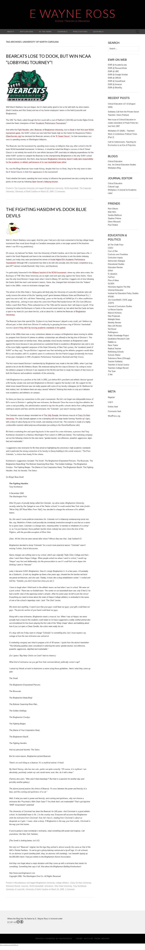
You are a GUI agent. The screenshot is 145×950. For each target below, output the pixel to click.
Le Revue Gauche (115, 309)
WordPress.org (114, 416)
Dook (72, 130)
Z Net (110, 374)
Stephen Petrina (114, 218)
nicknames (48, 886)
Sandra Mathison (115, 215)
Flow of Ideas (113, 280)
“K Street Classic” (63, 136)
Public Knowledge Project (118, 335)
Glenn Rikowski (114, 222)
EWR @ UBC (113, 71)
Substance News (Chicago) (119, 358)
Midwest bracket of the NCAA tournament (49, 273)
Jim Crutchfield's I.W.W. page (120, 300)
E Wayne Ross (72, 13)
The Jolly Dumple (51, 415)
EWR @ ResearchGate (117, 68)
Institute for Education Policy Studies (123, 293)
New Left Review (115, 326)
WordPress (65, 938)
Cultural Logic (113, 187)
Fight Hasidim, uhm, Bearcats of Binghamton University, (41, 130)
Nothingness (113, 332)
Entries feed (113, 407)
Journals (62, 31)
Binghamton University (54, 188)
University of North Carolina (26, 191)
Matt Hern (112, 212)
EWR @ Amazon (115, 84)
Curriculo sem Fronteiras (118, 254)
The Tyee (112, 371)
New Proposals (114, 316)
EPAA (110, 271)
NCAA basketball (71, 188)
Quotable (98, 31)
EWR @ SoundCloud (116, 81)
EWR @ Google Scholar (118, 75)
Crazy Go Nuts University (80, 883)
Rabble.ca (112, 342)
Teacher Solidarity (115, 361)
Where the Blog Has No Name (19, 919)
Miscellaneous (20, 883)
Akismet (16, 945)
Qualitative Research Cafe (118, 339)
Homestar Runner (13, 886)
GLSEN (111, 284)
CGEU (110, 248)
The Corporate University (24, 188)
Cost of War (113, 251)
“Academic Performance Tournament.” (51, 123)
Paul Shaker (113, 225)
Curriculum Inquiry (115, 258)
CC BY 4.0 (11, 922)
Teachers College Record (118, 368)
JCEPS (111, 303)
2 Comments (60, 191)
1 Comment (70, 889)
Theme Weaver (101, 938)
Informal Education (115, 290)
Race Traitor (113, 345)
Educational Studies (116, 264)
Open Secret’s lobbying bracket (45, 182)
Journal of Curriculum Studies (120, 306)
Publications (80, 31)
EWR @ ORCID (114, 78)
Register (111, 397)
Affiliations (26, 31)
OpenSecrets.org (13, 136)
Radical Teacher (114, 348)
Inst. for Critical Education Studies (122, 165)
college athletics (62, 883)
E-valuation (112, 274)
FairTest (111, 277)
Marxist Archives (115, 313)
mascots (24, 886)
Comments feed (114, 411)
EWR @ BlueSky (115, 88)
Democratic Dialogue (116, 261)
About (10, 31)
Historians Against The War (119, 287)
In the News (45, 31)
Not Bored (112, 329)
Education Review (115, 267)
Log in (110, 402)
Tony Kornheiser (79, 886)
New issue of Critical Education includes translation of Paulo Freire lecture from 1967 (123, 123)
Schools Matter (114, 355)
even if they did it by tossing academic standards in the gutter (39, 328)
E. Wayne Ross (41, 919)
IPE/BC (111, 296)
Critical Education (115, 161)
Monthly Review (114, 322)
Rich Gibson (113, 209)
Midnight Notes (114, 319)
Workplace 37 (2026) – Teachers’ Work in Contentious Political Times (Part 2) (122, 134)
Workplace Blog (114, 168)
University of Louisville (15, 889)
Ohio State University (63, 886)
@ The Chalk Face (115, 245)
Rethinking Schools (116, 352)
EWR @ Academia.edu (117, 65)
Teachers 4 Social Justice (118, 365)
